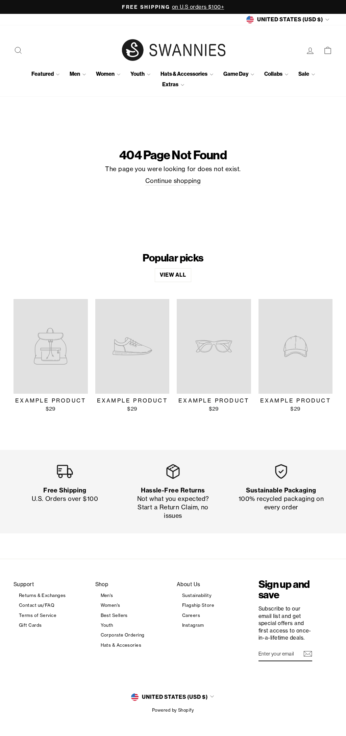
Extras (170, 84)
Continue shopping (173, 180)
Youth (137, 74)
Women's (110, 605)
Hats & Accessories (184, 74)
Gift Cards (30, 625)
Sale (304, 74)
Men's (107, 595)
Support (24, 584)
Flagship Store (198, 605)
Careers (191, 615)
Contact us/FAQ (36, 605)
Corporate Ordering (123, 635)
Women (105, 74)
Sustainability (197, 595)
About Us (188, 584)
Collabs (273, 74)
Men (75, 74)
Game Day (236, 74)
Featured (42, 74)
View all (173, 275)
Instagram (193, 625)
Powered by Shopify (173, 710)
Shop (101, 584)
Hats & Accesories (121, 645)
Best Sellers (114, 615)
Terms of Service (37, 615)
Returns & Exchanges (42, 595)
